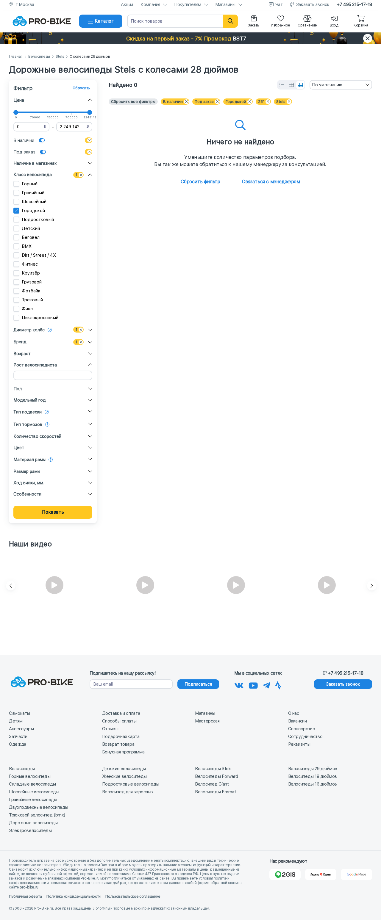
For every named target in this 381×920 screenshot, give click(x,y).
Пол (17, 388)
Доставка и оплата (121, 713)
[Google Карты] (356, 874)
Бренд (19, 341)
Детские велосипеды (124, 768)
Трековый (32, 300)
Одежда (17, 744)
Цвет (18, 447)
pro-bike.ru (29, 887)
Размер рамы (26, 471)
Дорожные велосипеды (33, 822)
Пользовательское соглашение (132, 896)
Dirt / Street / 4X (39, 255)
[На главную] (41, 21)
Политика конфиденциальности (73, 896)
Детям (15, 721)
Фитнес (30, 264)
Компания (150, 4)
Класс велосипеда (32, 174)
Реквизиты (299, 744)
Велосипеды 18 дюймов (312, 776)
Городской (33, 210)
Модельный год (29, 400)
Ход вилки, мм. (28, 482)
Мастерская (207, 721)
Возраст (22, 353)
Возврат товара (118, 744)
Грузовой (32, 282)
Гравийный (33, 192)
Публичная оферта (25, 896)
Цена (18, 100)
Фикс (27, 308)
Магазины (225, 4)
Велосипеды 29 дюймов (313, 768)
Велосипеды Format (215, 791)
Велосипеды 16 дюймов (312, 784)
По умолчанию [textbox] (327, 84)
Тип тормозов (27, 424)
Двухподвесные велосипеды (38, 807)
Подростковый (38, 219)
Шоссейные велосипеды (34, 791)
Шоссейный (34, 201)
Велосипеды (39, 57)
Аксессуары (21, 728)
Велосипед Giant (212, 784)
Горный (30, 183)
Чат (279, 4)
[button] (190, 38)
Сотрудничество (305, 736)
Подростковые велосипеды (130, 784)
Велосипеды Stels (213, 768)
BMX (27, 246)
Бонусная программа (123, 752)
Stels (60, 57)
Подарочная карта (121, 736)
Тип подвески (27, 412)
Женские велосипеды (124, 776)
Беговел (31, 237)
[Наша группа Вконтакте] (239, 684)
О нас (293, 713)
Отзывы (110, 728)
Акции (127, 4)
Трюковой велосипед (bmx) (37, 815)
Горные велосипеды (30, 776)
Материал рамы (29, 459)
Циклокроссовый (40, 317)
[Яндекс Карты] (320, 874)
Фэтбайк (31, 291)
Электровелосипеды (30, 830)
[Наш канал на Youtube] (253, 684)
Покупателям (187, 4)
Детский (31, 228)
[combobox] (341, 85)
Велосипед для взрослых (128, 791)
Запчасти (18, 736)
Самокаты (19, 713)
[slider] (15, 112)
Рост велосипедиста (35, 365)
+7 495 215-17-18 (354, 4)
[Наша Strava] (278, 684)
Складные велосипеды (32, 784)
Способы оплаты (119, 721)
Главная (16, 57)
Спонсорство (301, 728)
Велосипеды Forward (216, 776)
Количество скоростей (37, 436)
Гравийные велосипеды (33, 799)
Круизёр (31, 273)
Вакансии (297, 721)
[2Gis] (285, 874)
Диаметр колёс (29, 329)
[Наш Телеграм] (266, 684)
